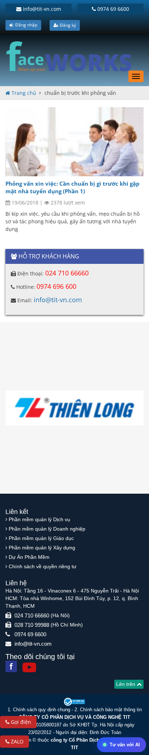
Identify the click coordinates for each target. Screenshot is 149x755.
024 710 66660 (67, 273)
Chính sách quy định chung (41, 709)
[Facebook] (11, 666)
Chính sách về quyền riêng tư (42, 566)
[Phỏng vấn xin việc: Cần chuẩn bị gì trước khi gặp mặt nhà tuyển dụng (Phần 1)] (74, 141)
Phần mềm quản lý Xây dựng (42, 548)
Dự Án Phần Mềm (29, 557)
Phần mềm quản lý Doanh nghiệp (47, 529)
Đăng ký (67, 25)
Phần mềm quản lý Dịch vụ (39, 519)
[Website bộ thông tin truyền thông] (74, 701)
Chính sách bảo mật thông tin (111, 709)
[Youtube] (29, 667)
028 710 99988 (31, 625)
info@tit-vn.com (41, 8)
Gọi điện (20, 721)
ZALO (16, 741)
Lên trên (126, 684)
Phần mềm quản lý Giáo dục (41, 538)
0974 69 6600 (112, 8)
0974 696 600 (56, 286)
